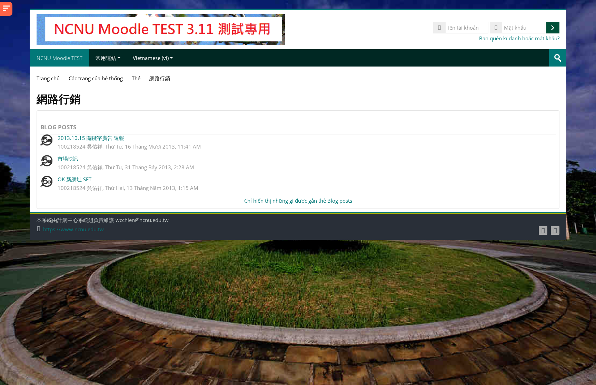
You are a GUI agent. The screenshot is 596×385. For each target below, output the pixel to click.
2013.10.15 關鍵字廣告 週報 (91, 137)
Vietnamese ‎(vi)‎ (151, 57)
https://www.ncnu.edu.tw (73, 229)
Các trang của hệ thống (96, 78)
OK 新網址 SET (74, 179)
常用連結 (106, 57)
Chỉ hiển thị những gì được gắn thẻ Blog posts (298, 200)
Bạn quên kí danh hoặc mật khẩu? (519, 38)
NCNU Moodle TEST (59, 57)
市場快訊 (68, 158)
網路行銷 (159, 78)
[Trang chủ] (161, 29)
